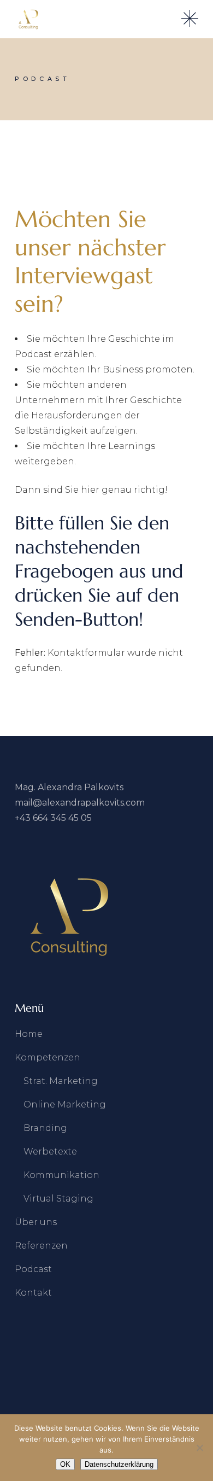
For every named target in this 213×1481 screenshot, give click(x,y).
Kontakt (33, 1292)
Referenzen (41, 1245)
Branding (45, 1128)
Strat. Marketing (60, 1081)
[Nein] (199, 1447)
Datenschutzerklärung (119, 1464)
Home (29, 1034)
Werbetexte (50, 1151)
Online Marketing (64, 1104)
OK (65, 1464)
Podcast (33, 1269)
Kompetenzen (47, 1057)
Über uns (36, 1222)
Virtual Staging (58, 1198)
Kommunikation (61, 1175)
